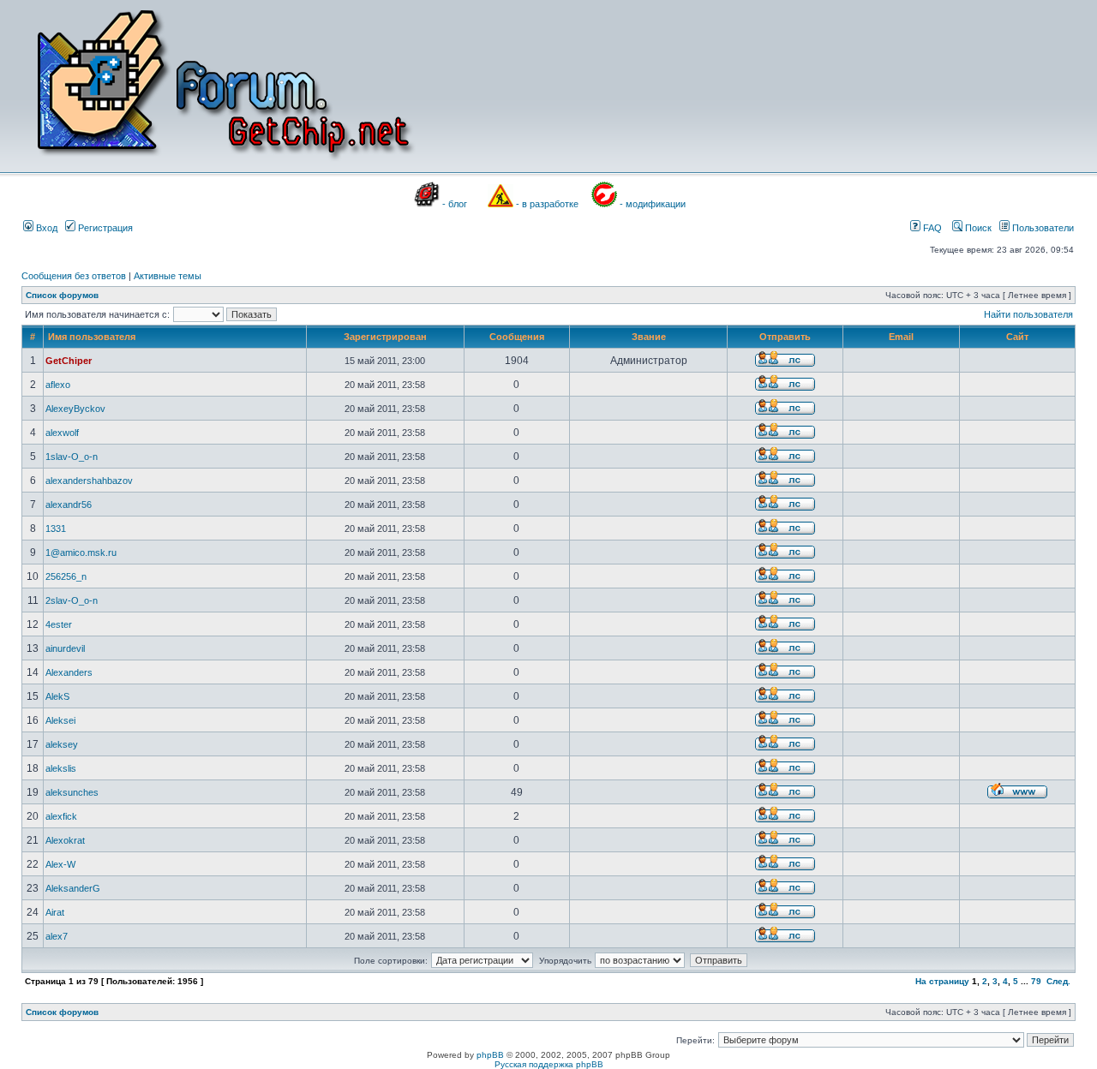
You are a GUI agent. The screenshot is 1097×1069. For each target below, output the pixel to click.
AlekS (57, 696)
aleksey (61, 744)
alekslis (60, 768)
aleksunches (72, 792)
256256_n (66, 576)
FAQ (931, 228)
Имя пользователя (91, 336)
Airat (54, 912)
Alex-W (60, 864)
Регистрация (104, 228)
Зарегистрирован (385, 336)
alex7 (56, 936)
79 (1036, 981)
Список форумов (62, 295)
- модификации (653, 204)
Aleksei (60, 720)
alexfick (61, 816)
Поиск (977, 228)
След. (1058, 981)
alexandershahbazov (89, 480)
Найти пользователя (1028, 314)
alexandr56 (68, 504)
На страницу (942, 981)
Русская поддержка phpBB (549, 1064)
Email (901, 336)
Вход (45, 228)
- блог (454, 204)
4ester (58, 624)
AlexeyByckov (75, 408)
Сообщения (516, 336)
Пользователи (1042, 228)
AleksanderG (72, 888)
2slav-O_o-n (71, 600)
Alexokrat (65, 840)
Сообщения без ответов (73, 276)
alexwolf (62, 432)
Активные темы (167, 276)
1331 (55, 528)
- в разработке (547, 204)
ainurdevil (65, 648)
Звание (649, 336)
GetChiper (68, 360)
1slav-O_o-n (71, 456)
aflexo (57, 384)
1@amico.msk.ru (81, 552)
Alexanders (69, 672)
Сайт (1017, 336)
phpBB (490, 1055)
